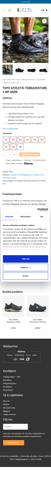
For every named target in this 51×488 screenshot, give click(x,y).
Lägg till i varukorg (30, 154)
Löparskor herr (39, 175)
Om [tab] (41, 216)
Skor (18, 80)
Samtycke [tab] (9, 216)
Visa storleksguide (10, 129)
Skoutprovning (9, 408)
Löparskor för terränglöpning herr (21, 175)
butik (4, 184)
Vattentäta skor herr (28, 80)
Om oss (6, 401)
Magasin (6, 411)
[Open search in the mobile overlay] (10, 10)
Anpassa (24, 267)
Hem (4, 80)
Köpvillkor (7, 380)
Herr (13, 80)
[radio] (6, 140)
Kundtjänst (7, 387)
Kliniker (6, 404)
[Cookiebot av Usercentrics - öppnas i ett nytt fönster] (37, 209)
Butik (9, 80)
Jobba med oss (9, 414)
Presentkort (8, 390)
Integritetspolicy (9, 383)
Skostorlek (7, 133)
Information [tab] (25, 216)
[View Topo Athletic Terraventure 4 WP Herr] (7, 70)
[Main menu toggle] (3, 10)
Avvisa (25, 276)
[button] (44, 21)
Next (48, 69)
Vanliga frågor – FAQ (11, 377)
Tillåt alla (25, 259)
